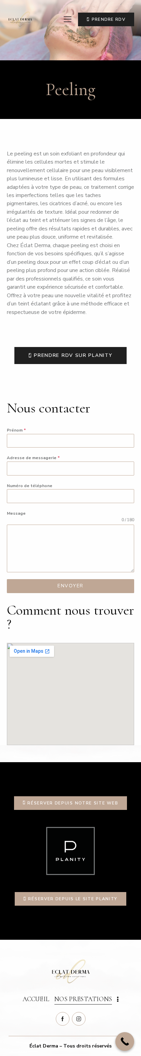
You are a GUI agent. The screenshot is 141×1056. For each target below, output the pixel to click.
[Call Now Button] (124, 1041)
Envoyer (70, 586)
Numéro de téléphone (29, 485)
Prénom (16, 430)
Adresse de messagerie (33, 458)
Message (16, 513)
